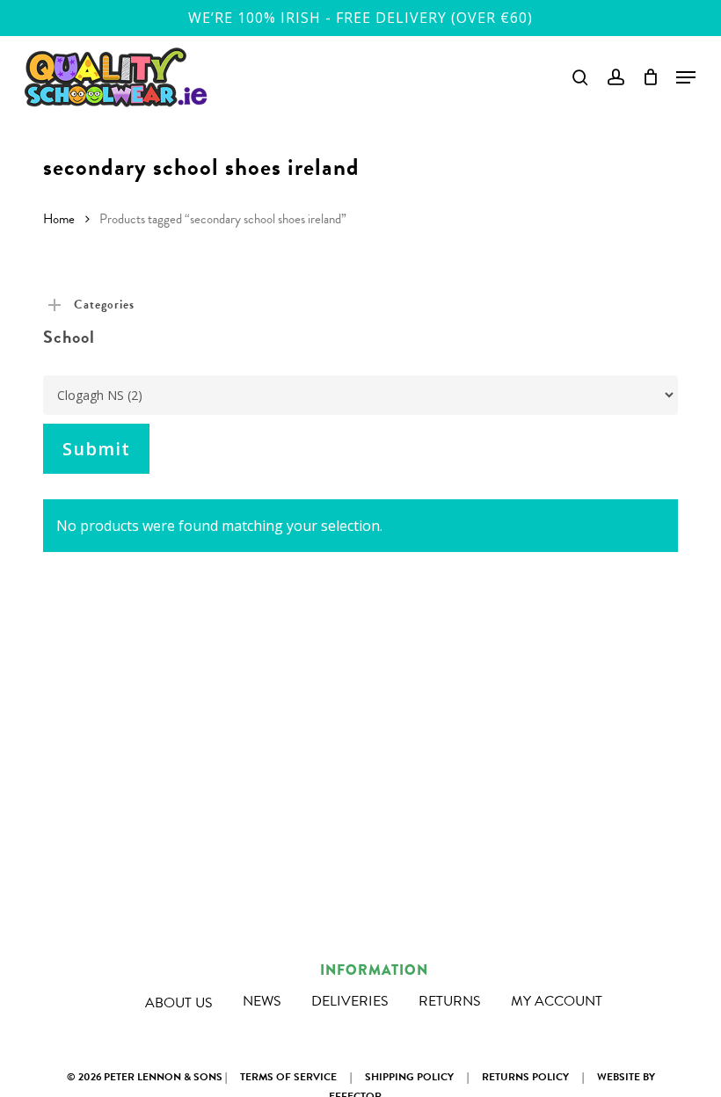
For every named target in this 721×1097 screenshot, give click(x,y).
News (262, 1001)
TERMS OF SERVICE (288, 1077)
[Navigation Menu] (686, 77)
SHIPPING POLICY (409, 1077)
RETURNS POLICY (525, 1077)
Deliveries (350, 1001)
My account (556, 1001)
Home (59, 219)
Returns (450, 1001)
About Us (179, 1002)
